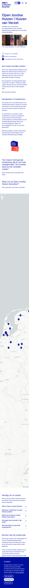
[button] (20, 315)
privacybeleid (19, 572)
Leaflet (26, 487)
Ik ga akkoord (9, 579)
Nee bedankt (8, 576)
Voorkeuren (8, 582)
